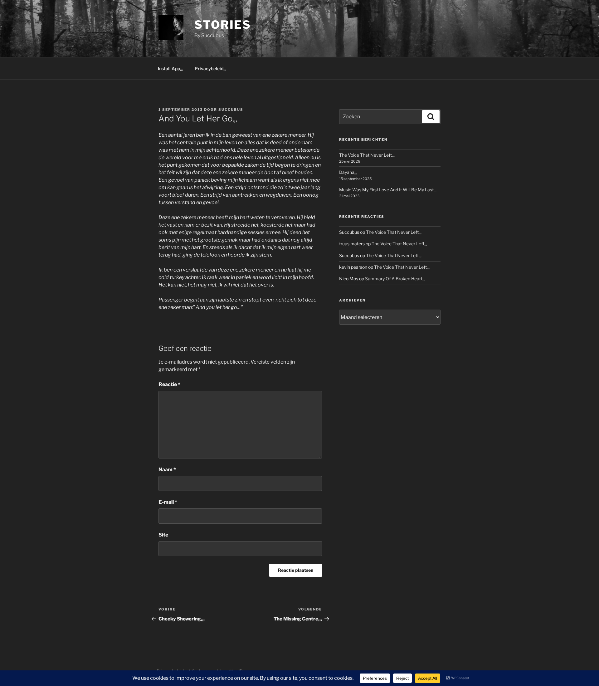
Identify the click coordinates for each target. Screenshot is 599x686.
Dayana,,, (348, 172)
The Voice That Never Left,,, (367, 155)
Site (163, 535)
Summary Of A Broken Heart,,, (395, 278)
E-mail (167, 502)
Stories (222, 25)
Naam (167, 470)
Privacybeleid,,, (210, 68)
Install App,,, (170, 68)
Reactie (169, 384)
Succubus (230, 109)
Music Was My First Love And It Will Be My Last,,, (387, 189)
